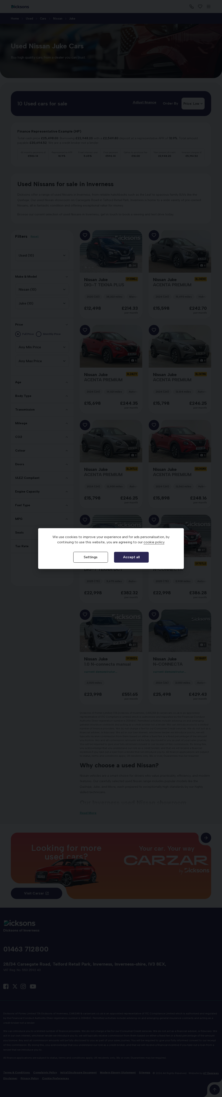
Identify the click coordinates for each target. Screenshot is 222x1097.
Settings (91, 557)
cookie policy (154, 542)
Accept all (131, 557)
